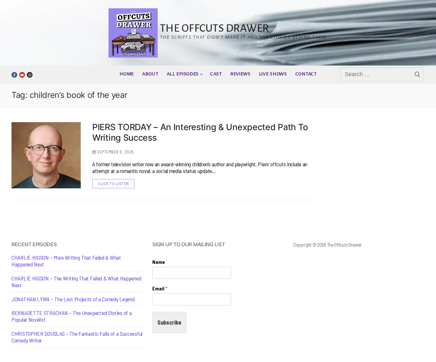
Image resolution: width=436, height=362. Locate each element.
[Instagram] (30, 75)
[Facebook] (14, 75)
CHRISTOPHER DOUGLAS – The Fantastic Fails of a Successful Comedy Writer (76, 337)
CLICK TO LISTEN (113, 183)
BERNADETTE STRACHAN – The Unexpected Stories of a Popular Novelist (71, 316)
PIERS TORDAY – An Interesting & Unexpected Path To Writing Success (200, 132)
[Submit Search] (418, 74)
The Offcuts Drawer (214, 28)
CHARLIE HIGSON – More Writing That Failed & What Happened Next (66, 261)
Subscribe (169, 322)
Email (160, 288)
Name (158, 262)
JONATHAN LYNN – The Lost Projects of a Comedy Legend (72, 299)
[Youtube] (22, 75)
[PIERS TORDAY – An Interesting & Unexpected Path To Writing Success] (46, 155)
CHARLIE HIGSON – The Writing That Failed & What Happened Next (76, 281)
